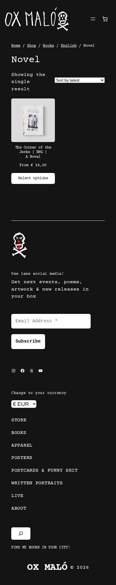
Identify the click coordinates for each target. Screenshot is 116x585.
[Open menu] (93, 18)
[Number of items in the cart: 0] (105, 18)
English (69, 46)
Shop (31, 46)
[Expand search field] (20, 533)
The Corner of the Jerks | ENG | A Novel (33, 152)
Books (48, 46)
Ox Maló (47, 567)
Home (15, 46)
